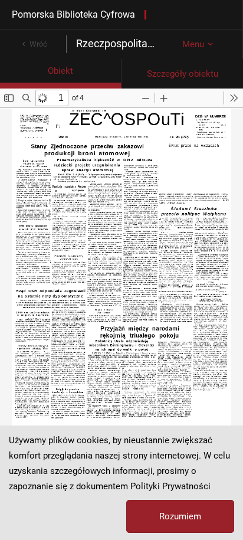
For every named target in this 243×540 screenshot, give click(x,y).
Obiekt (60, 71)
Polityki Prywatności (170, 486)
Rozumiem (180, 516)
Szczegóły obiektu (182, 73)
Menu (193, 44)
